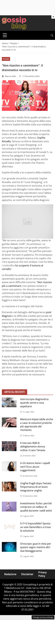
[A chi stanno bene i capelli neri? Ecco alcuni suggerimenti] (9, 466)
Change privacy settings (43, 617)
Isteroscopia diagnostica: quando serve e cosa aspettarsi (34, 402)
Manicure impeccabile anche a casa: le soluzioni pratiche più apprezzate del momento (36, 425)
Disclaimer (27, 574)
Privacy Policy (42, 574)
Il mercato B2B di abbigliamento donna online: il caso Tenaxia (32, 446)
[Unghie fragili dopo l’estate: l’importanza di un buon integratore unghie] (9, 486)
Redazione (10, 574)
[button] (52, 35)
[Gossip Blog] (14, 23)
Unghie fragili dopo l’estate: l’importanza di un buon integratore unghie (36, 487)
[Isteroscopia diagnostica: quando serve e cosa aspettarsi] (9, 402)
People (6, 58)
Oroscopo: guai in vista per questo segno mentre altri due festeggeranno (35, 547)
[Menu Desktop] (5, 35)
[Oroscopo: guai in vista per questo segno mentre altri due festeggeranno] (9, 547)
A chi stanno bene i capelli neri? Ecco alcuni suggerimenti (35, 466)
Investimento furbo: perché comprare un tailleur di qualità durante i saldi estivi (36, 507)
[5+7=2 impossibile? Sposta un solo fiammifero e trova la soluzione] (9, 527)
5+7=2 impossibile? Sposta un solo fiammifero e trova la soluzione (35, 527)
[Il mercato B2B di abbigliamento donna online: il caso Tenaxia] (9, 446)
